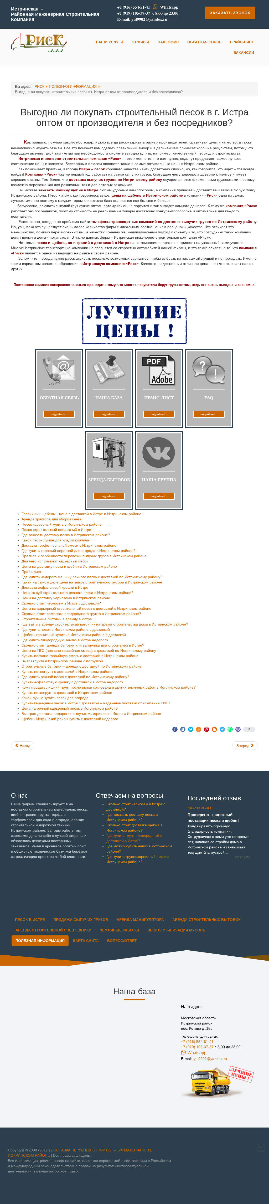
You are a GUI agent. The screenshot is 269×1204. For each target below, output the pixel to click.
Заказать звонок (230, 13)
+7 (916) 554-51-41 (133, 7)
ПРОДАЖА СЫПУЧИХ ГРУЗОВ (80, 920)
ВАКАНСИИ (244, 52)
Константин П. (201, 808)
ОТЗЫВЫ (140, 42)
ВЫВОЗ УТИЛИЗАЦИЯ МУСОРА (176, 930)
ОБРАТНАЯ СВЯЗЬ (204, 42)
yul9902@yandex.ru (149, 19)
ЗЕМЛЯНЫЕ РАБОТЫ (119, 930)
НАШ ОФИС (168, 42)
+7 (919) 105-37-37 (133, 13)
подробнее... (59, 414)
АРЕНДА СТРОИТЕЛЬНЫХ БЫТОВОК (206, 920)
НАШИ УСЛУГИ (109, 42)
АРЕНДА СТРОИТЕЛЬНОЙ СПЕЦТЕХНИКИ (53, 930)
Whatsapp (169, 7)
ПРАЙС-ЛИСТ (242, 42)
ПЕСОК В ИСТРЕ (30, 920)
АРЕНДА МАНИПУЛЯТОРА (140, 920)
